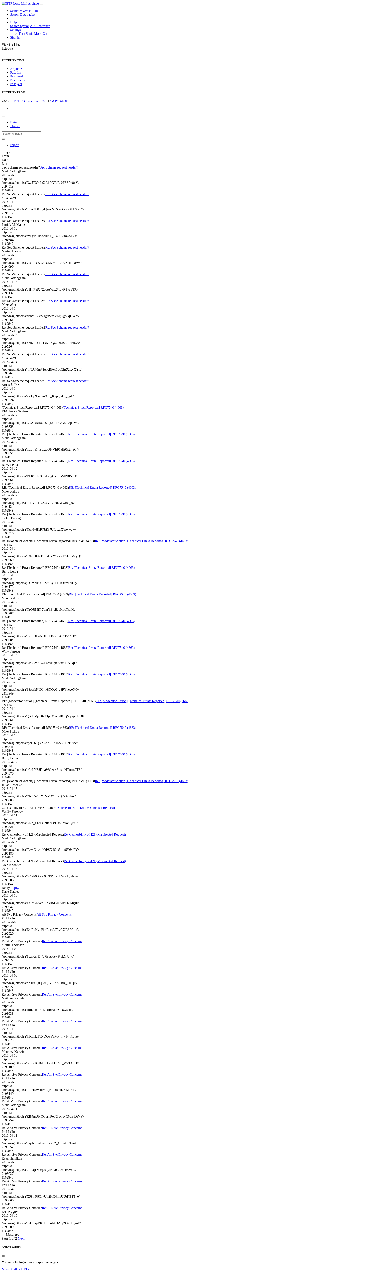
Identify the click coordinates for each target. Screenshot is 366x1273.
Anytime (16, 69)
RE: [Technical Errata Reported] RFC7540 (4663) (102, 487)
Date (13, 122)
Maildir (15, 1269)
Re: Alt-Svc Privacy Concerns (62, 941)
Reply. (14, 888)
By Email (41, 100)
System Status (59, 100)
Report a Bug (23, 100)
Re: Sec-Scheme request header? (67, 194)
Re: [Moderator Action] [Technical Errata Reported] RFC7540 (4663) (141, 541)
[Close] (3, 1256)
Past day (15, 72)
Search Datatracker (23, 14)
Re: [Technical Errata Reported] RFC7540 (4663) (101, 434)
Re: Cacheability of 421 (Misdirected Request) (95, 834)
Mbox (6, 1269)
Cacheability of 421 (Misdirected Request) (86, 807)
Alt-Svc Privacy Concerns (54, 914)
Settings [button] (15, 30)
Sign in (15, 37)
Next (21, 1238)
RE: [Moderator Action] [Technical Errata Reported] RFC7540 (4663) (142, 701)
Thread (15, 126)
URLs (25, 1269)
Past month (17, 80)
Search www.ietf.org (24, 10)
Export (14, 145)
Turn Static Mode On (33, 33)
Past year (16, 84)
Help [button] (13, 22)
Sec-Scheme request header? (59, 167)
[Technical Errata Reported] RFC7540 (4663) (93, 407)
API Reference (40, 26)
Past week (17, 76)
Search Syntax (19, 26)
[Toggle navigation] (41, 4)
